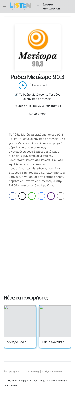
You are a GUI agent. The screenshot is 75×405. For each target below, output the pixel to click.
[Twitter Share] (22, 196)
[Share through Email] (60, 196)
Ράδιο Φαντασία (53, 342)
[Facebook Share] (12, 196)
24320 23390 (37, 114)
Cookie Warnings (58, 380)
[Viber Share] (51, 196)
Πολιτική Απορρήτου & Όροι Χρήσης (26, 380)
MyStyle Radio (17, 342)
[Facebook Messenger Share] (41, 196)
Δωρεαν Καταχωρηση (51, 6)
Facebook (38, 85)
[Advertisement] (37, 246)
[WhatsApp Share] (32, 196)
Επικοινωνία (10, 385)
